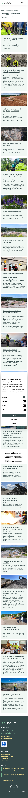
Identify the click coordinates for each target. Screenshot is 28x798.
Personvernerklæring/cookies (9, 791)
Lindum (2, 10)
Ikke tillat (14, 423)
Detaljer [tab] (14, 374)
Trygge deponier (5, 758)
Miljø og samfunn (6, 754)
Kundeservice (5, 736)
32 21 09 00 (9, 730)
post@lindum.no (8, 733)
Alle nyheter (4, 17)
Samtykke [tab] (5, 374)
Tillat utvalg (14, 419)
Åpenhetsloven (19, 791)
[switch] (24, 401)
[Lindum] (6, 3)
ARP (24, 791)
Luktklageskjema (6, 738)
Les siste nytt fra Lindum (9, 780)
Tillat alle (14, 415)
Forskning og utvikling (7, 756)
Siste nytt (8, 10)
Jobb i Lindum (5, 760)
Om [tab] (23, 374)
